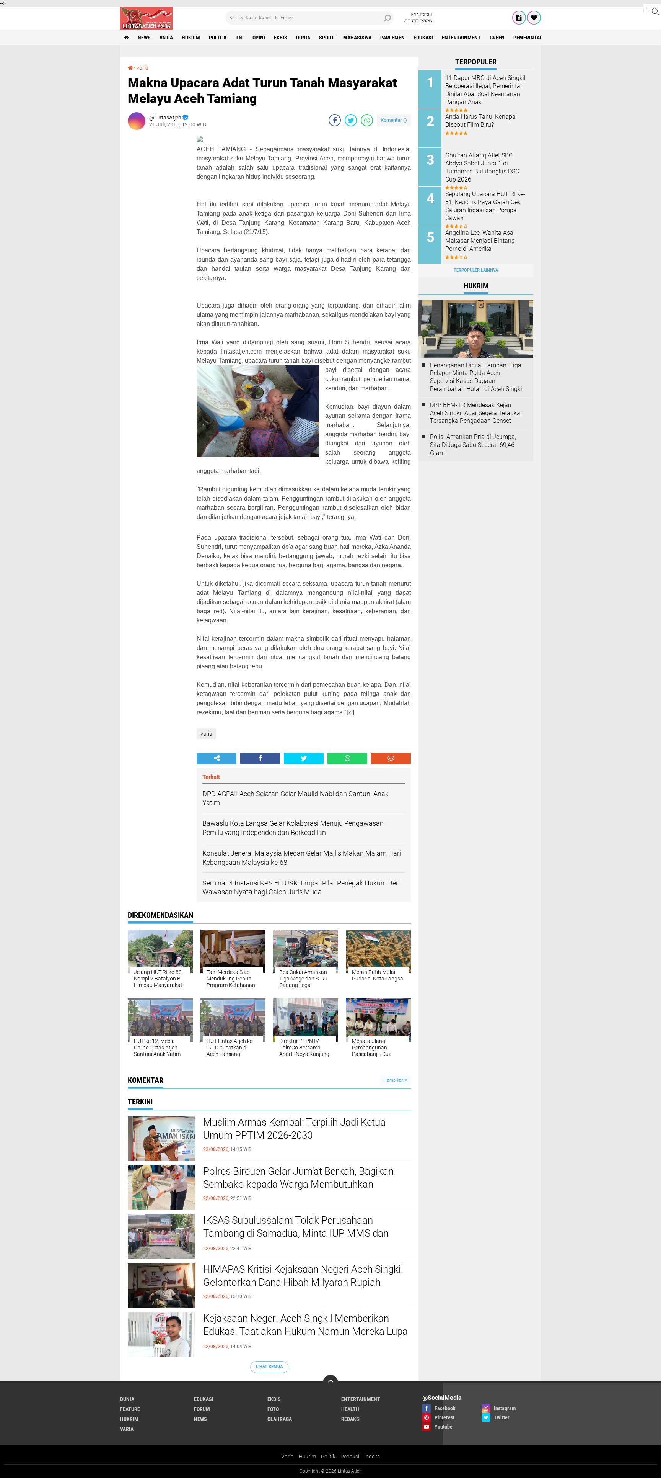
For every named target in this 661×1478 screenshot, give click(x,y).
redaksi (351, 1419)
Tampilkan (395, 1080)
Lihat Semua (269, 1366)
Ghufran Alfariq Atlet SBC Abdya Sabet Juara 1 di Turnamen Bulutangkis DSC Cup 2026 (482, 167)
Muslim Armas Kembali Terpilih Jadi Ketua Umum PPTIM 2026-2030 (294, 1128)
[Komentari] (391, 758)
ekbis (280, 37)
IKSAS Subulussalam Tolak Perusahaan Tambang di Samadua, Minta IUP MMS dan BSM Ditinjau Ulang (296, 1233)
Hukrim (307, 1456)
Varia (287, 1456)
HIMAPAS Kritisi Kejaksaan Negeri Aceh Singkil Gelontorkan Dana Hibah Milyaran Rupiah (303, 1276)
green (497, 37)
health (350, 1409)
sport (326, 37)
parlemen (392, 37)
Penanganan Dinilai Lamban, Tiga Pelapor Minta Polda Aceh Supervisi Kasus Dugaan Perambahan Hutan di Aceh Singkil (477, 377)
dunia (303, 37)
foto (273, 1409)
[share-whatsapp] (367, 120)
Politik (328, 1456)
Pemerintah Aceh (535, 37)
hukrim (191, 37)
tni (240, 37)
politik (218, 37)
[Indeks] (519, 17)
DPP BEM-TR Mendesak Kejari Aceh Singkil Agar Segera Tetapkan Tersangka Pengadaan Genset (477, 413)
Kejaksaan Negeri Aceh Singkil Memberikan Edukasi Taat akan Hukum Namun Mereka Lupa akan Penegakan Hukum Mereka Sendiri (305, 1331)
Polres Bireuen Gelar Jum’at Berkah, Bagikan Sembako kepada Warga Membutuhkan (298, 1177)
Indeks (372, 1456)
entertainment (461, 37)
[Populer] (534, 17)
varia (166, 37)
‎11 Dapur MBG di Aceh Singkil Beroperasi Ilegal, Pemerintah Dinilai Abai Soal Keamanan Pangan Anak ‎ (485, 89)
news (144, 37)
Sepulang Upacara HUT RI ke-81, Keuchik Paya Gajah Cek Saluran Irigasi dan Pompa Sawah (485, 205)
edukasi (423, 37)
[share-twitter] (351, 120)
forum (202, 1409)
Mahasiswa (357, 37)
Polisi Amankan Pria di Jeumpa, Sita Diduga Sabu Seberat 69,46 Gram (473, 445)
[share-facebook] (335, 120)
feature (130, 1409)
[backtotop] (330, 1382)
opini (258, 37)
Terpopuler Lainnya (476, 270)
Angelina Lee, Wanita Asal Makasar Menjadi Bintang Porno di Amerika (480, 240)
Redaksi (349, 1456)
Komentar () (394, 120)
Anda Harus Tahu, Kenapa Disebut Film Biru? (480, 120)
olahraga (279, 1419)
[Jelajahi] (652, 11)
